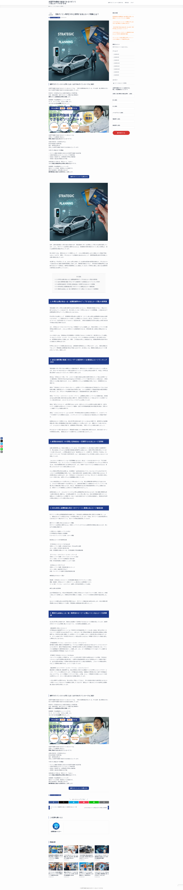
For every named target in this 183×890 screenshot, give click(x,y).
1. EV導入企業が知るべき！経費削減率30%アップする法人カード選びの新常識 (77, 279)
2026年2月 (116, 60)
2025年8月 (116, 75)
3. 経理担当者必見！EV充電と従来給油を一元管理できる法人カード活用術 (76, 284)
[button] (53, 802)
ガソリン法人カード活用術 (55, 17)
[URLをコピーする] (104, 802)
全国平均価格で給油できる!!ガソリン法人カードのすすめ (62, 2)
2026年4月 (116, 54)
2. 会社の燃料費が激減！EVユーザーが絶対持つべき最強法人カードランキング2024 (78, 281)
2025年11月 (116, 66)
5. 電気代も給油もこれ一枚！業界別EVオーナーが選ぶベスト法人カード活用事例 (77, 289)
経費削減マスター (56, 831)
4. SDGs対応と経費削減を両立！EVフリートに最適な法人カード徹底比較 (76, 286)
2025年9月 (116, 72)
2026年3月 (116, 57)
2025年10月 (117, 69)
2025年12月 (117, 63)
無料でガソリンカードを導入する (79, 176)
